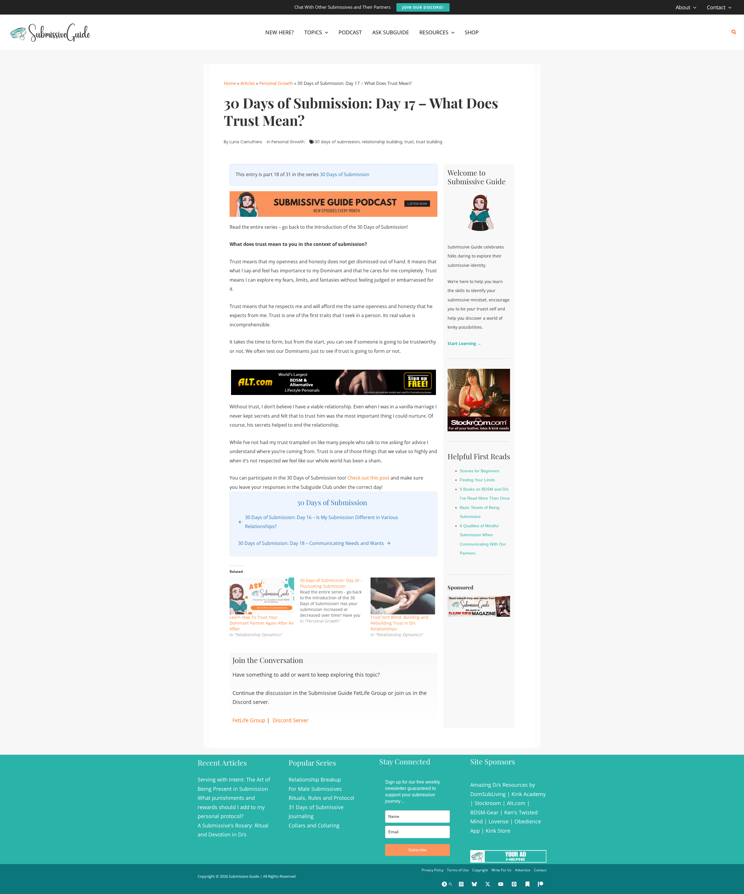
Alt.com (516, 803)
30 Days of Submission (344, 174)
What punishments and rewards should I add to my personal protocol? (231, 807)
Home (230, 83)
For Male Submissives (315, 788)
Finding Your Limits (477, 480)
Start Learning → (464, 343)
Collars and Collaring (314, 825)
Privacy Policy (432, 870)
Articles (247, 83)
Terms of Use (458, 870)
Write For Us (501, 870)
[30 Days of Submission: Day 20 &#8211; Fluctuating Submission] (335, 600)
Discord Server (290, 720)
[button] (423, 7)
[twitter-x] (488, 884)
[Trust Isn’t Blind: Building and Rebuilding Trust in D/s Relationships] (403, 595)
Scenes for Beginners (479, 471)
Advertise (522, 870)
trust (409, 142)
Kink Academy (529, 794)
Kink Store (498, 830)
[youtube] (502, 884)
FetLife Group (249, 720)
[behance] (528, 884)
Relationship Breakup (315, 779)
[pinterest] (515, 884)
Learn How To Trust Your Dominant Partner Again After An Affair (262, 623)
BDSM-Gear (484, 812)
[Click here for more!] (333, 382)
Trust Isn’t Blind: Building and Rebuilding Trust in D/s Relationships (399, 623)
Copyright (480, 870)
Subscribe (417, 849)
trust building (429, 142)
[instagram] (462, 884)
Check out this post (368, 478)
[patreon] (541, 884)
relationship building (382, 142)
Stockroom (488, 803)
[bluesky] (475, 884)
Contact (540, 870)
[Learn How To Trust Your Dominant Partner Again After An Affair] (262, 595)
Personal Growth (276, 83)
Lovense (499, 821)
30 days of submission (337, 142)
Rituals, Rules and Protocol (321, 797)
